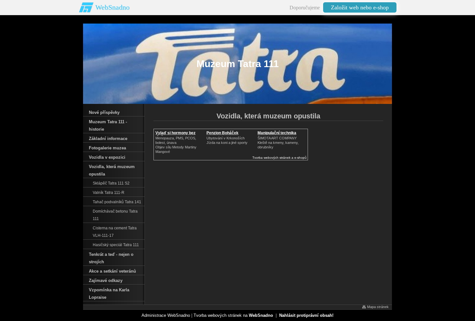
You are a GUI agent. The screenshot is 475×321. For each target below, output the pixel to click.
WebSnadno (112, 7)
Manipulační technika (277, 133)
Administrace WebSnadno (166, 315)
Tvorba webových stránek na (233, 315)
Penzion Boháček (222, 133)
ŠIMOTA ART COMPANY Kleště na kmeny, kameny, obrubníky (278, 142)
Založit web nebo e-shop (360, 7)
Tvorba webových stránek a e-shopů (279, 157)
